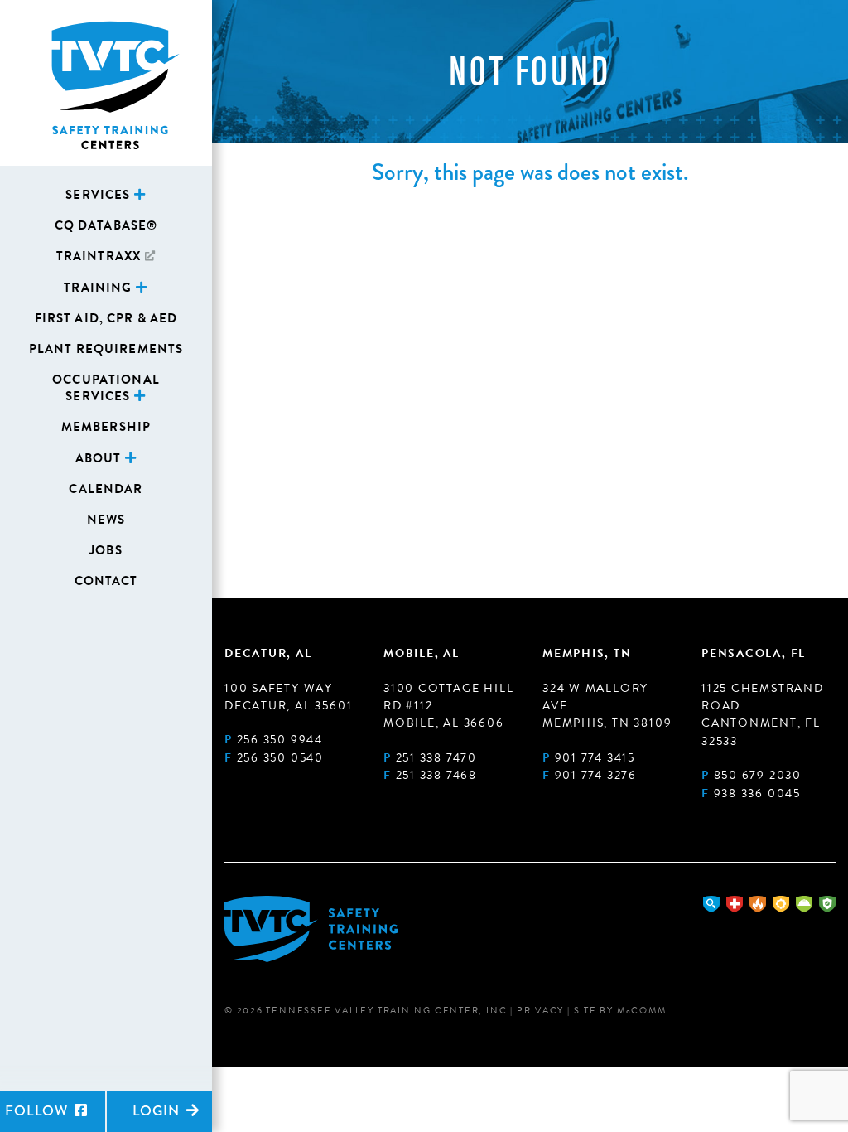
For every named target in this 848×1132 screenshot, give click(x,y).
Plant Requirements (106, 349)
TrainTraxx (98, 256)
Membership (106, 427)
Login (158, 1111)
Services (97, 195)
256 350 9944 (280, 739)
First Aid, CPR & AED (106, 318)
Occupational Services (106, 387)
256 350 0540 (280, 758)
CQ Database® (106, 225)
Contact (106, 581)
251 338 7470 (436, 758)
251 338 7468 (436, 775)
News (106, 519)
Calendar (105, 489)
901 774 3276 (596, 775)
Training (98, 287)
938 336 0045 (757, 793)
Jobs (106, 550)
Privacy (540, 1011)
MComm (642, 1011)
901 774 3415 (595, 758)
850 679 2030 (758, 775)
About (98, 458)
